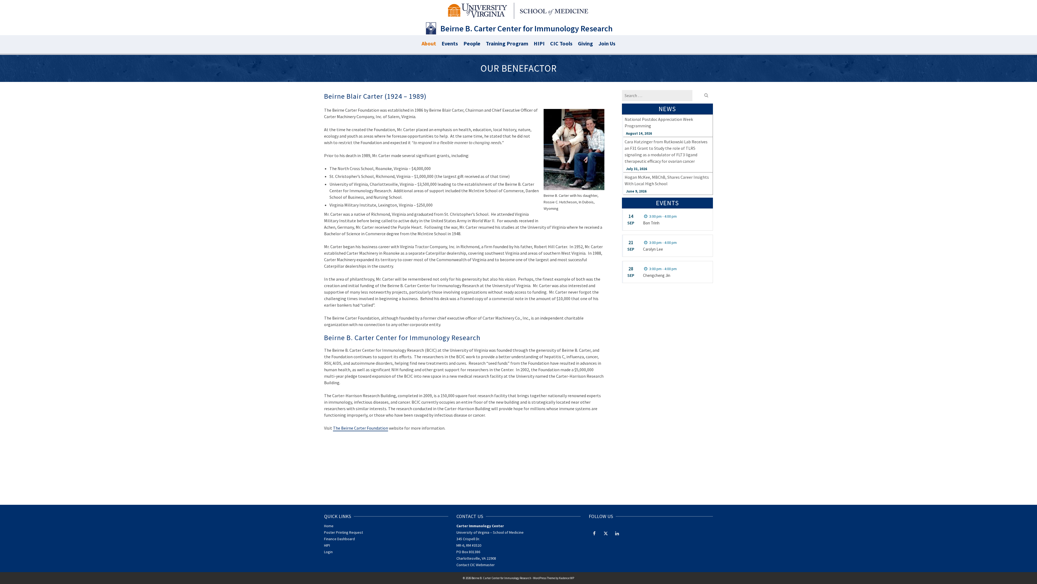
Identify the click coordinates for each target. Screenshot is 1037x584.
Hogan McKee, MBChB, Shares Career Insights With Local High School (667, 180)
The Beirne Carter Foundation (360, 428)
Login (328, 551)
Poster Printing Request (343, 532)
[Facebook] (594, 533)
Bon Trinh (651, 222)
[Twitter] (606, 533)
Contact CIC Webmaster (475, 564)
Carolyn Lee (653, 249)
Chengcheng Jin (656, 275)
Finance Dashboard (339, 538)
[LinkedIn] (617, 533)
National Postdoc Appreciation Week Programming (659, 122)
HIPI (327, 545)
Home (329, 525)
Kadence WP (566, 578)
